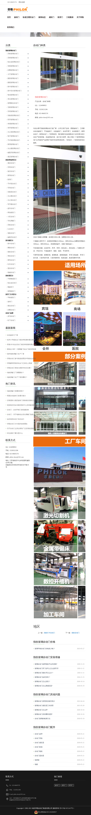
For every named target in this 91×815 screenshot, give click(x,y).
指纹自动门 (75, 633)
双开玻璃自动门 (13, 119)
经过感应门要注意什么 (15, 433)
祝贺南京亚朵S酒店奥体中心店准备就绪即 (21, 405)
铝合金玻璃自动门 (14, 62)
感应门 (51, 17)
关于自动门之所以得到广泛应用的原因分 (21, 428)
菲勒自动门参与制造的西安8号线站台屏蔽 (21, 358)
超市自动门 (11, 208)
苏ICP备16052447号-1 (66, 808)
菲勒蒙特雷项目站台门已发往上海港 (19, 363)
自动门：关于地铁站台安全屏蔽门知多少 (21, 414)
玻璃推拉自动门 (13, 103)
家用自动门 (11, 175)
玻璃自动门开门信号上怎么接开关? (47, 668)
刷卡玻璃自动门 (13, 86)
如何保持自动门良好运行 (15, 419)
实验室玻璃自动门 (14, 115)
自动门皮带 (39, 734)
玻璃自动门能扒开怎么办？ (44, 673)
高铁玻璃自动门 (13, 53)
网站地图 (22, 2)
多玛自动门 (11, 316)
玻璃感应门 (11, 291)
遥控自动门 (11, 268)
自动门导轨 (39, 738)
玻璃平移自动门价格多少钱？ (45, 648)
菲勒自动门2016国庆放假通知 (17, 424)
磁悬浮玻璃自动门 (14, 152)
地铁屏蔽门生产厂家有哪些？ (17, 377)
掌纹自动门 (11, 256)
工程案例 (69, 17)
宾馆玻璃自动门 (13, 111)
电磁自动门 (11, 272)
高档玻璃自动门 (13, 58)
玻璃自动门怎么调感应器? (43, 686)
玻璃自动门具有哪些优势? (43, 714)
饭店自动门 (11, 171)
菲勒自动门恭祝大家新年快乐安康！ (19, 368)
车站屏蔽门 (11, 221)
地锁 (36, 764)
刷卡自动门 (11, 243)
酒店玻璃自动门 (13, 157)
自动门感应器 (39, 742)
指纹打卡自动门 (49, 633)
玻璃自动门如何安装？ (42, 677)
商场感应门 (11, 212)
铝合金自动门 (12, 283)
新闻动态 (42, 17)
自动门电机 (39, 751)
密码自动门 (11, 260)
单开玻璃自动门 (13, 128)
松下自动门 (11, 320)
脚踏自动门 (11, 248)
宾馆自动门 (11, 167)
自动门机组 (39, 747)
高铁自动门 (11, 225)
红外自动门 (11, 264)
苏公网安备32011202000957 (47, 812)
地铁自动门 (11, 233)
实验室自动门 (12, 192)
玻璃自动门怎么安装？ (42, 681)
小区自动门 (11, 216)
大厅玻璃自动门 (13, 74)
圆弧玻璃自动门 (13, 82)
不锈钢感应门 (12, 279)
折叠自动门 (11, 310)
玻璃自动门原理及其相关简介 (45, 701)
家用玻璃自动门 (13, 144)
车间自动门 (11, 188)
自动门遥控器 (39, 756)
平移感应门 (11, 297)
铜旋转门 (11, 287)
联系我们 (10, 27)
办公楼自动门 (12, 196)
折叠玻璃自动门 (13, 70)
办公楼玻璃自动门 (14, 148)
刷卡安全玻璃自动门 (15, 91)
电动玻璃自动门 (13, 95)
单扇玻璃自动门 (13, 124)
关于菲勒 (80, 17)
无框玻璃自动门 (13, 107)
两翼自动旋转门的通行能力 (16, 396)
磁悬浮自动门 (12, 237)
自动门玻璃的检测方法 (42, 718)
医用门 (60, 17)
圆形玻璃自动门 (13, 78)
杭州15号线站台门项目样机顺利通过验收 (21, 340)
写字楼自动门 (12, 204)
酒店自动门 (11, 163)
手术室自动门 (12, 183)
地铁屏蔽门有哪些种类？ (15, 391)
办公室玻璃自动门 (14, 132)
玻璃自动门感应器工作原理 (44, 705)
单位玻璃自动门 (13, 99)
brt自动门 (11, 229)
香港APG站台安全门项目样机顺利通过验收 (22, 344)
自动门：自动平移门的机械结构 (18, 410)
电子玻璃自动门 (13, 136)
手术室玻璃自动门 (14, 140)
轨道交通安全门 (29, 17)
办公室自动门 (12, 200)
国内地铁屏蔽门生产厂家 (15, 354)
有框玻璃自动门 (13, 66)
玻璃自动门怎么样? (41, 710)
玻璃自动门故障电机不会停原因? (46, 664)
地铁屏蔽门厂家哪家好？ (15, 372)
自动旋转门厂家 (12, 335)
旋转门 (16, 17)
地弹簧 (37, 760)
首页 (9, 17)
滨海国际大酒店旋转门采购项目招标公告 (21, 400)
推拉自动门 (11, 306)
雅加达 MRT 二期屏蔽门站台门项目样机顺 (21, 349)
